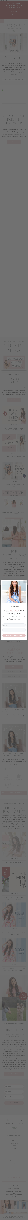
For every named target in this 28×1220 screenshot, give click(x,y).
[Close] (25, 581)
